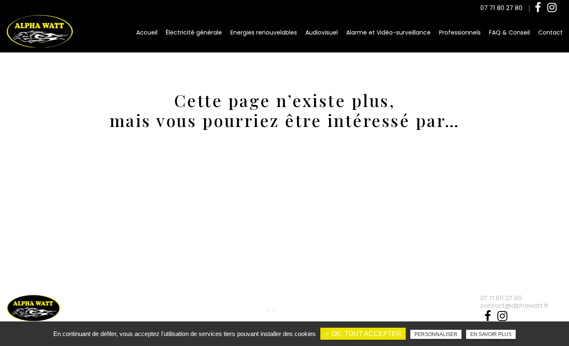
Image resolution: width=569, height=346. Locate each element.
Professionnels (460, 32)
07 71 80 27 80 (501, 7)
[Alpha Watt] (39, 31)
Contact (550, 32)
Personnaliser (435, 334)
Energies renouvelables (263, 32)
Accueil (146, 32)
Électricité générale (194, 32)
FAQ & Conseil (509, 32)
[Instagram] (552, 7)
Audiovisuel (321, 32)
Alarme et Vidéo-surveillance (388, 32)
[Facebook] (538, 7)
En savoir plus (491, 334)
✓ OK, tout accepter (363, 333)
